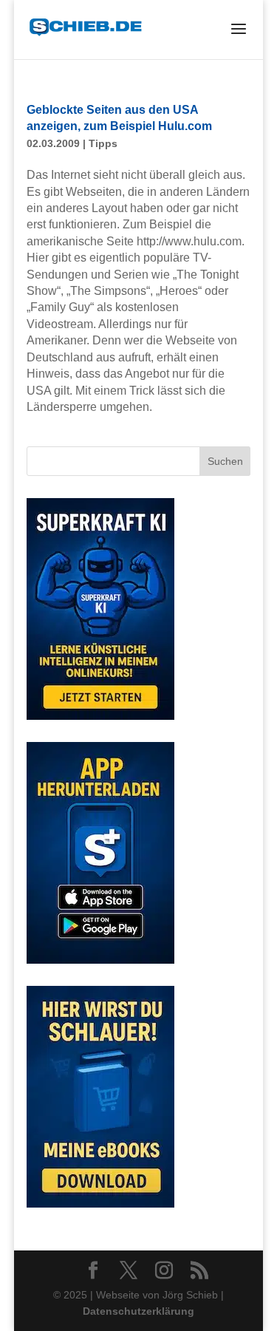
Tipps (103, 143)
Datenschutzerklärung (138, 1311)
